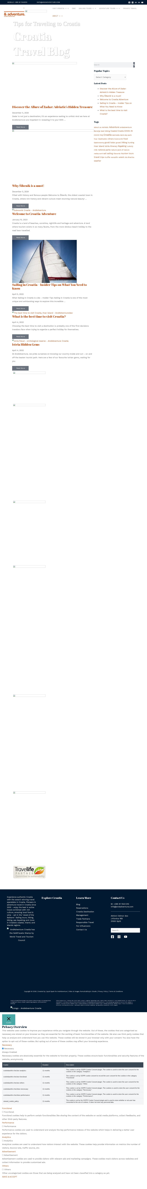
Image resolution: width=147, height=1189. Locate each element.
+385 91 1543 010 (122, 904)
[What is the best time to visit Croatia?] (42, 312)
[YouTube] (142, 2)
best (102, 131)
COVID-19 (128, 131)
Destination (103, 139)
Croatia (108, 134)
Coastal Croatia (117, 131)
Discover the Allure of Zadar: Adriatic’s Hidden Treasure (52, 107)
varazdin (114, 157)
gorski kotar (110, 143)
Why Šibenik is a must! (28, 186)
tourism (124, 153)
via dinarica (129, 157)
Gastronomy (99, 143)
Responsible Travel (87, 922)
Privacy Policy (103, 966)
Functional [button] (7, 1083)
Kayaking (122, 146)
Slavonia (117, 154)
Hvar (96, 146)
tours (131, 154)
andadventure (126, 127)
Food (125, 139)
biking (107, 131)
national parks (104, 150)
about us (97, 127)
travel (97, 157)
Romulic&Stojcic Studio (88, 966)
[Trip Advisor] (136, 2)
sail (104, 153)
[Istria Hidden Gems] (40, 341)
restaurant (98, 154)
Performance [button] (8, 1097)
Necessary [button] (7, 1020)
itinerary (113, 146)
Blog (80, 904)
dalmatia (116, 135)
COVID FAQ (98, 135)
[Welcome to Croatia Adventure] (29, 210)
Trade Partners (85, 919)
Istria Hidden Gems (25, 344)
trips (102, 157)
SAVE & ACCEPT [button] (9, 1151)
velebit (121, 157)
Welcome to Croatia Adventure (34, 214)
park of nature (123, 150)
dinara (111, 139)
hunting (131, 143)
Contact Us (83, 929)
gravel (118, 143)
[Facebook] (129, 2)
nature (114, 150)
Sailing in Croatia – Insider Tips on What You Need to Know (49, 286)
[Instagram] (133, 2)
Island (101, 146)
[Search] (134, 64)
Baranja (97, 131)
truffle (107, 157)
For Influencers (85, 926)
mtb (95, 150)
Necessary (9, 1023)
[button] (17, 2)
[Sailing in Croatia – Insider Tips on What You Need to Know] (44, 261)
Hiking (124, 142)
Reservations (84, 908)
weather (97, 161)
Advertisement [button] (9, 1126)
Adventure (114, 127)
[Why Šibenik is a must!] (53, 156)
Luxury (130, 146)
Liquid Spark (50, 966)
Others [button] (5, 1141)
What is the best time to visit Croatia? (39, 316)
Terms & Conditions (116, 966)
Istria (107, 146)
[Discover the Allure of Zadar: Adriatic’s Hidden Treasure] (44, 83)
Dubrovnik (118, 139)
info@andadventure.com (123, 906)
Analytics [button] (6, 1112)
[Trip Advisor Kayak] (139, 2)
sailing (110, 153)
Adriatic (105, 127)
